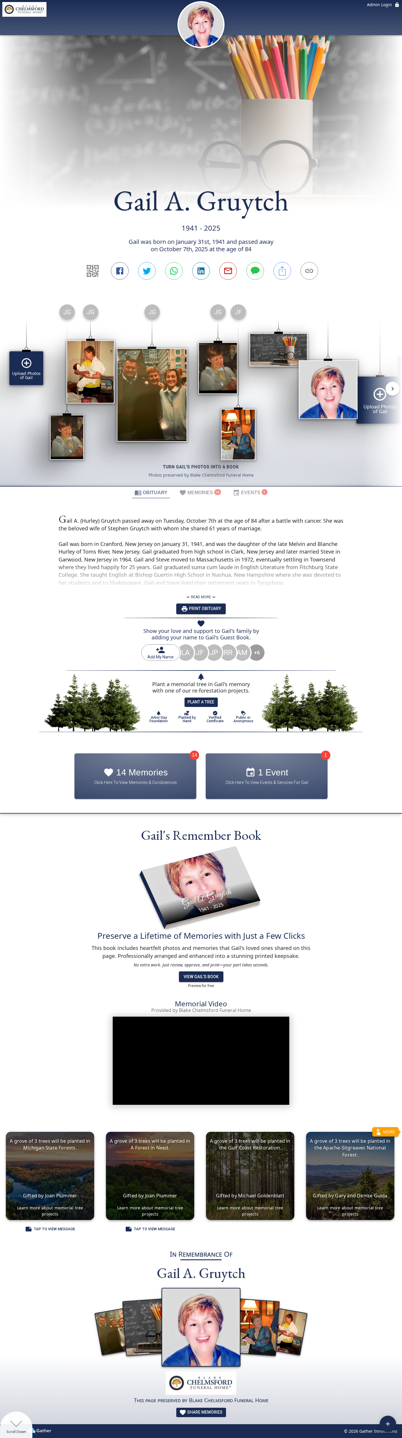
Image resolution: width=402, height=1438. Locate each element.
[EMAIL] (228, 271)
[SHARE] (282, 271)
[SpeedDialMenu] (388, 1424)
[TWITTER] (147, 271)
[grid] (201, 392)
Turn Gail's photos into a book (201, 467)
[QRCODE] (93, 271)
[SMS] (255, 271)
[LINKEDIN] (201, 271)
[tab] (151, 492)
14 (194, 754)
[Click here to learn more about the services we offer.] (201, 1383)
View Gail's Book (201, 976)
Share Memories (204, 1412)
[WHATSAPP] (174, 271)
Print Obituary (204, 608)
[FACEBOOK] (120, 271)
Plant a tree (200, 702)
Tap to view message (54, 1229)
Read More (201, 597)
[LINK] (309, 271)
